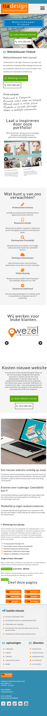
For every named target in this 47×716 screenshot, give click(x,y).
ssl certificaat (37, 660)
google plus (15, 704)
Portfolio (4, 579)
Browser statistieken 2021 (14, 617)
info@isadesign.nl (7, 692)
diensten (38, 642)
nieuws (32, 596)
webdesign (13, 591)
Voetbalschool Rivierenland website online (20, 634)
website (8, 653)
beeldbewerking (37, 656)
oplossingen (13, 642)
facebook (3, 704)
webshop (13, 596)
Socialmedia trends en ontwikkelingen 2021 (20, 620)
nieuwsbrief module (12, 660)
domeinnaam (36, 649)
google (13, 601)
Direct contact (6, 569)
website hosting (37, 653)
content (32, 591)
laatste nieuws (15, 610)
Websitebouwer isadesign (14, 624)
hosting (32, 601)
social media (36, 664)
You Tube (26, 704)
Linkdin (20, 704)
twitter (9, 704)
